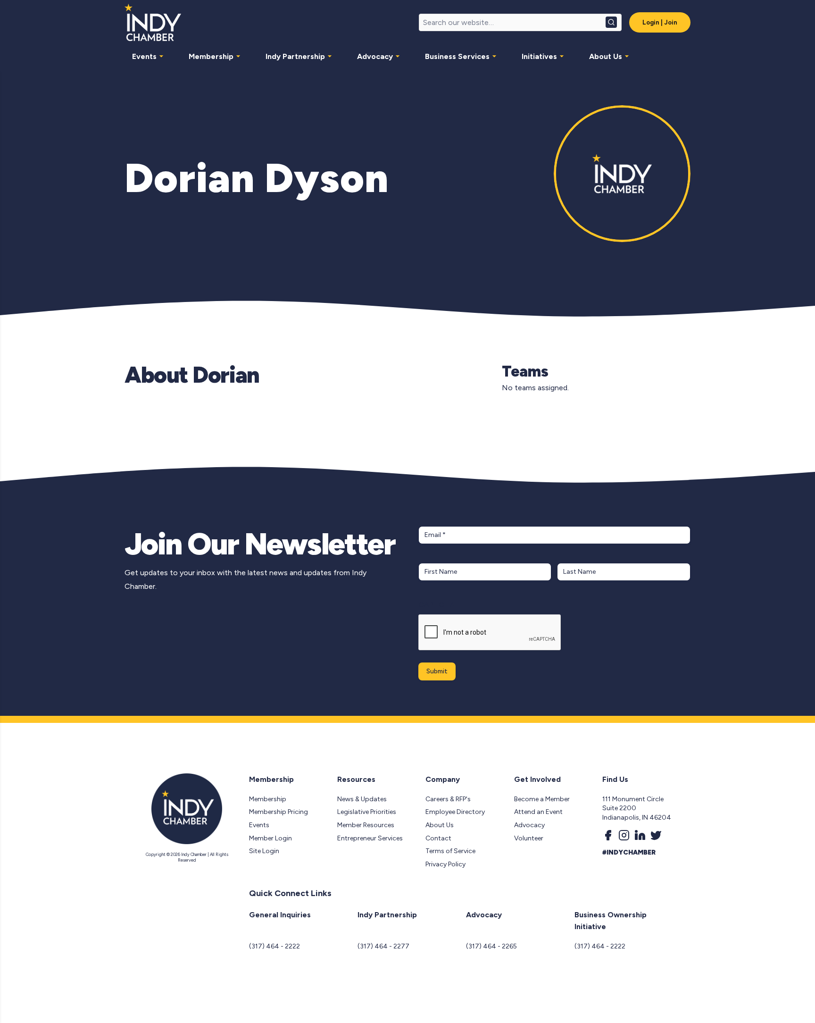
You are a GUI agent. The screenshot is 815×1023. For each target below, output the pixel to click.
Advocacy (375, 56)
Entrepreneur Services (370, 838)
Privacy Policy (445, 864)
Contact (438, 838)
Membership (211, 56)
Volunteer (528, 838)
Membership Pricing (278, 812)
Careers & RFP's (448, 799)
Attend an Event (538, 812)
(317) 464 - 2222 (274, 946)
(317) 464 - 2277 (383, 946)
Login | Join (659, 22)
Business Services (457, 56)
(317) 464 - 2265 (491, 946)
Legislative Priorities (366, 812)
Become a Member (542, 799)
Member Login (270, 838)
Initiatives (539, 56)
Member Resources (365, 825)
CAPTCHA (436, 604)
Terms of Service (450, 851)
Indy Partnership (295, 56)
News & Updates (362, 799)
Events (144, 56)
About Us (605, 56)
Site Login (264, 851)
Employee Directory (455, 812)
